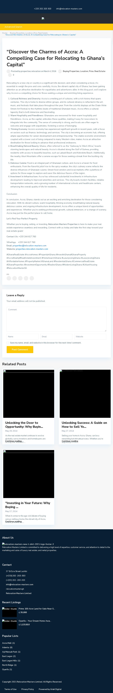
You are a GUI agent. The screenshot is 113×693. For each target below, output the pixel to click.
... (24, 442)
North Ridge (7, 665)
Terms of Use (10, 689)
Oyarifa (5, 669)
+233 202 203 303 (42, 8)
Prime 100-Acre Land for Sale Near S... (37, 608)
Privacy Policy (27, 689)
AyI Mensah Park (9, 652)
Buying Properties (71, 71)
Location (84, 71)
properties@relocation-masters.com (29, 245)
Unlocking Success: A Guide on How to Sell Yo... (84, 425)
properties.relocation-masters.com (32, 249)
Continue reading (13, 441)
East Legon (7, 656)
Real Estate (99, 71)
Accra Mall (6, 643)
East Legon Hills (9, 660)
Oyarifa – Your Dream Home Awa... (35, 621)
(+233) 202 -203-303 (15, 575)
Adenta (5, 647)
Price (91, 71)
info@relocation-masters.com (19, 584)
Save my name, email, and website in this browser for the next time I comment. (45, 343)
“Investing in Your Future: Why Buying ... (27, 505)
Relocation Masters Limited (18, 593)
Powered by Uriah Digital (50, 689)
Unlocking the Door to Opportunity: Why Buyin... (24, 425)
